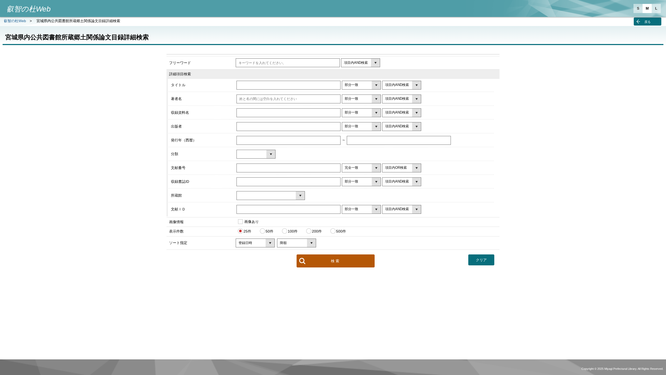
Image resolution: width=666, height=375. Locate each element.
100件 (293, 231)
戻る (647, 22)
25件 (247, 231)
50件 (269, 231)
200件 (317, 231)
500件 (341, 231)
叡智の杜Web (15, 21)
